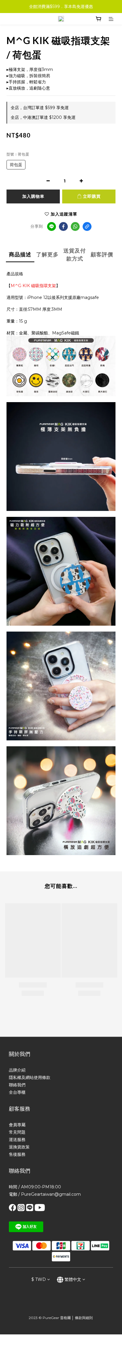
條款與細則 (84, 1317)
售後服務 (17, 1154)
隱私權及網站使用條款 (29, 1077)
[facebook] (63, 226)
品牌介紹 (17, 1070)
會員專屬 (17, 1124)
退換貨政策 (19, 1147)
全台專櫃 (17, 1092)
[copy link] (87, 226)
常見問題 (17, 1132)
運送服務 (17, 1139)
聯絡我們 (17, 1085)
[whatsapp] (75, 226)
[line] (51, 226)
